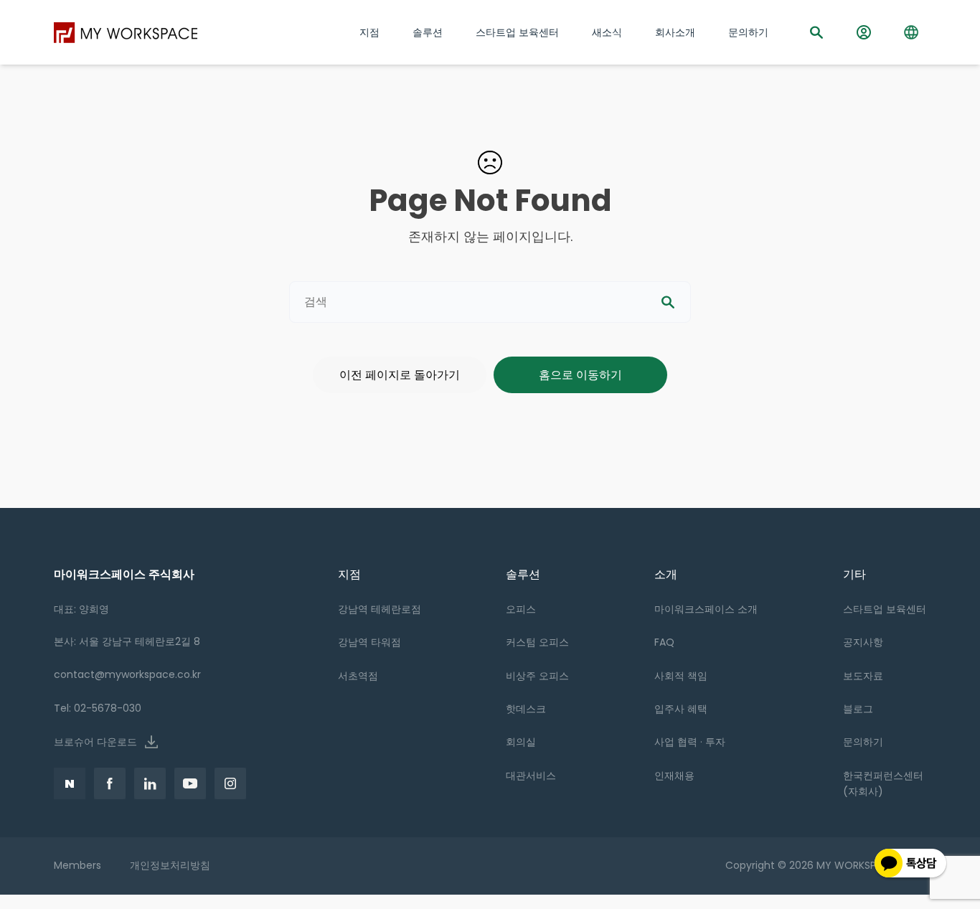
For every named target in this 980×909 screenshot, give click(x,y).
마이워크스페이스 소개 (706, 609)
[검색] (816, 32)
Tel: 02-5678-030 (97, 708)
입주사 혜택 (680, 709)
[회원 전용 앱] (864, 32)
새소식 (607, 32)
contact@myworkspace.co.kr (127, 674)
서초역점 (358, 676)
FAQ (664, 642)
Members (77, 865)
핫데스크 (526, 709)
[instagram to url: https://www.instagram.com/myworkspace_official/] (230, 783)
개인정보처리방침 (170, 865)
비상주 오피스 (537, 676)
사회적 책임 (680, 676)
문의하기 (863, 742)
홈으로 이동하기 (580, 375)
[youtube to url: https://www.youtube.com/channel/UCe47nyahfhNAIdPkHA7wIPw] (190, 783)
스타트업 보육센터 (884, 609)
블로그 (858, 709)
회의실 (521, 742)
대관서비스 (531, 775)
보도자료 (863, 676)
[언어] (911, 32)
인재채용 (674, 775)
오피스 (521, 609)
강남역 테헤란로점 (379, 609)
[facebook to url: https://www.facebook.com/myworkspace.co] (69, 783)
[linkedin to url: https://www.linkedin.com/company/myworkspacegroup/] (150, 783)
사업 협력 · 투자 (689, 742)
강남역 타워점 (369, 642)
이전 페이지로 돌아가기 (399, 375)
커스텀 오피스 (537, 642)
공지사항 (863, 642)
